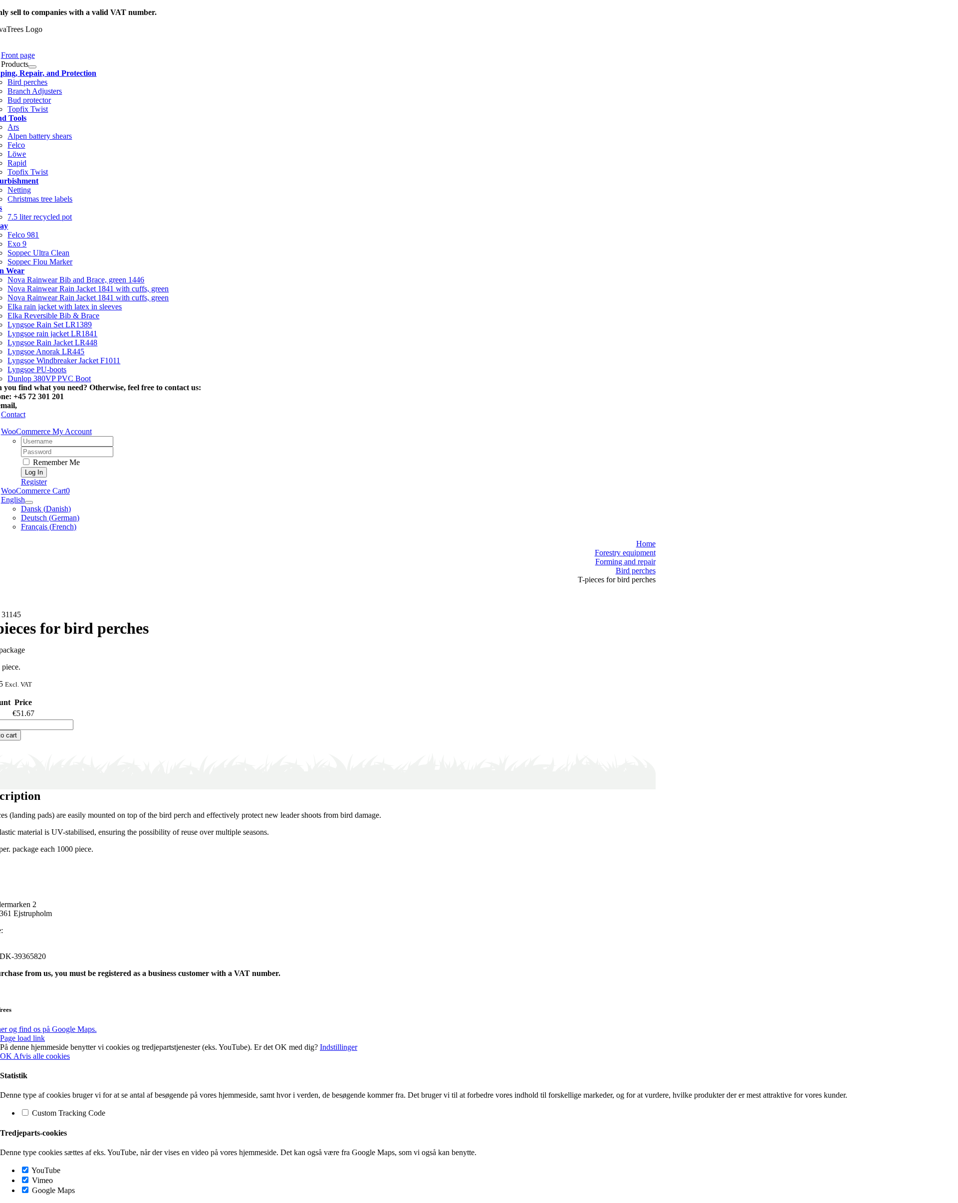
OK (6, 1056)
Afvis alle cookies (41, 1056)
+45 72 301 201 (30, 930)
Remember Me (55, 462)
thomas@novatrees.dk (56, 405)
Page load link (22, 1038)
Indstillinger (338, 1047)
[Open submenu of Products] (32, 66)
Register (34, 482)
